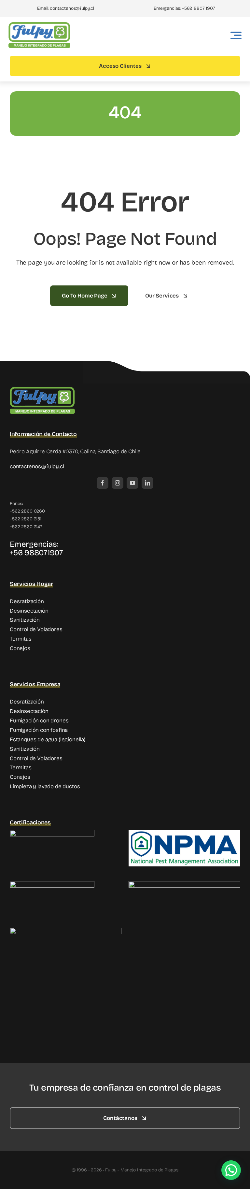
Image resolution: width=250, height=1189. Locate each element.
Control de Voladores (36, 629)
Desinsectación (29, 610)
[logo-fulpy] (39, 25)
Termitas (21, 638)
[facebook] (102, 483)
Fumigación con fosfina (39, 730)
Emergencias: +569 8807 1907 (184, 8)
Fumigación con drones (39, 720)
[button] (231, 1170)
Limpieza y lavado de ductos (45, 786)
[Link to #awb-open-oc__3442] (236, 35)
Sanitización (25, 619)
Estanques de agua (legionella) (47, 739)
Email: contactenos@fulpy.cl (65, 8)
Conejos (20, 648)
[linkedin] (147, 483)
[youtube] (132, 483)
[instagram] (117, 483)
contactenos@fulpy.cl (37, 466)
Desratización (27, 601)
